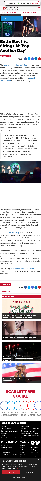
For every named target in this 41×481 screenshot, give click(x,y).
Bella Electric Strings (11, 233)
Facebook (34, 447)
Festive (3, 426)
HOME (2, 12)
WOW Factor (6, 428)
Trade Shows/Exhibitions (10, 438)
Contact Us (5, 450)
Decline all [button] (30, 472)
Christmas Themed (28, 431)
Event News (5, 292)
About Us (4, 445)
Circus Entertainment (28, 438)
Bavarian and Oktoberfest (30, 428)
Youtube (34, 457)
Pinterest (34, 452)
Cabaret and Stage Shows (30, 435)
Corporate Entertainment (10, 431)
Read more (19, 468)
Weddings (4, 433)
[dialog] (20, 469)
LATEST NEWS (9, 12)
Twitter (34, 454)
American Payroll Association (15, 65)
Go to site (35, 3)
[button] (25, 58)
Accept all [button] (11, 472)
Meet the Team (6, 447)
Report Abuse (6, 452)
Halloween (25, 426)
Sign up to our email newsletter (23, 269)
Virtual (3, 435)
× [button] (38, 460)
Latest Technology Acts (29, 433)
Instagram (34, 450)
